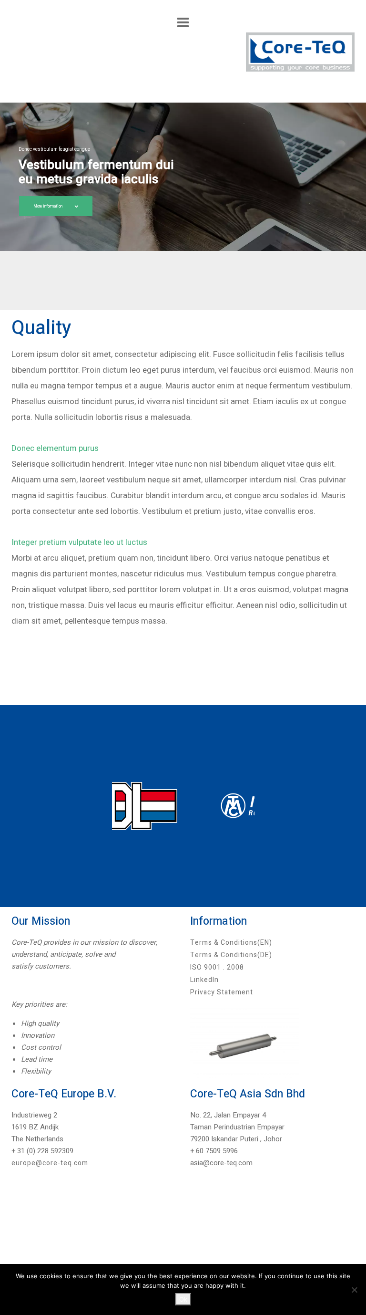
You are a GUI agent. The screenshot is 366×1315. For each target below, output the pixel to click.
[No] (354, 1289)
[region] (183, 177)
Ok (183, 1299)
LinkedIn (204, 980)
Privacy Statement (221, 992)
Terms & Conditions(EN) (231, 943)
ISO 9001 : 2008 (217, 967)
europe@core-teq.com (49, 1163)
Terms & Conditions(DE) (231, 955)
